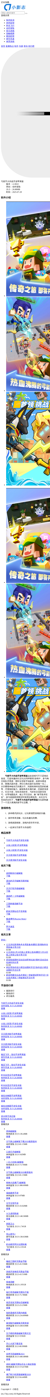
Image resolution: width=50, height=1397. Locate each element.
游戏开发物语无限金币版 (17, 1272)
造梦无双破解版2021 (15, 1354)
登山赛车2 (10, 1234)
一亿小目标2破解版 (15, 1162)
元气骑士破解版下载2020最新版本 (21, 1141)
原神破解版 (11, 1131)
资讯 (26, 46)
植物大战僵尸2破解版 (16, 1183)
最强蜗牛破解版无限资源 (17, 1323)
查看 (8, 1136)
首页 (3, 46)
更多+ (3, 940)
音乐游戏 (10, 31)
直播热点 (10, 46)
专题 (21, 46)
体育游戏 (10, 41)
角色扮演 (10, 20)
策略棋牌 (10, 33)
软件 (16, 46)
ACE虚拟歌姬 (12, 1213)
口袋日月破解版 (13, 1152)
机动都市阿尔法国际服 (16, 1244)
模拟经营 (10, 36)
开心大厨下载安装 (14, 1344)
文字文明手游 (12, 1203)
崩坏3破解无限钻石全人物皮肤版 (21, 1364)
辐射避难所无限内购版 (16, 1313)
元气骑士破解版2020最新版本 (19, 1172)
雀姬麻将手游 (12, 1193)
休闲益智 (10, 23)
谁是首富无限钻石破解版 (17, 1302)
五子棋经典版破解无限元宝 (18, 1333)
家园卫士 (10, 1224)
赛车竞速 (10, 39)
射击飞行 (10, 25)
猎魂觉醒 (10, 1282)
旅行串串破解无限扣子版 (17, 1292)
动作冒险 (10, 28)
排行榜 (31, 46)
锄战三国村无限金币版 (16, 1261)
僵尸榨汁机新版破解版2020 (18, 1374)
